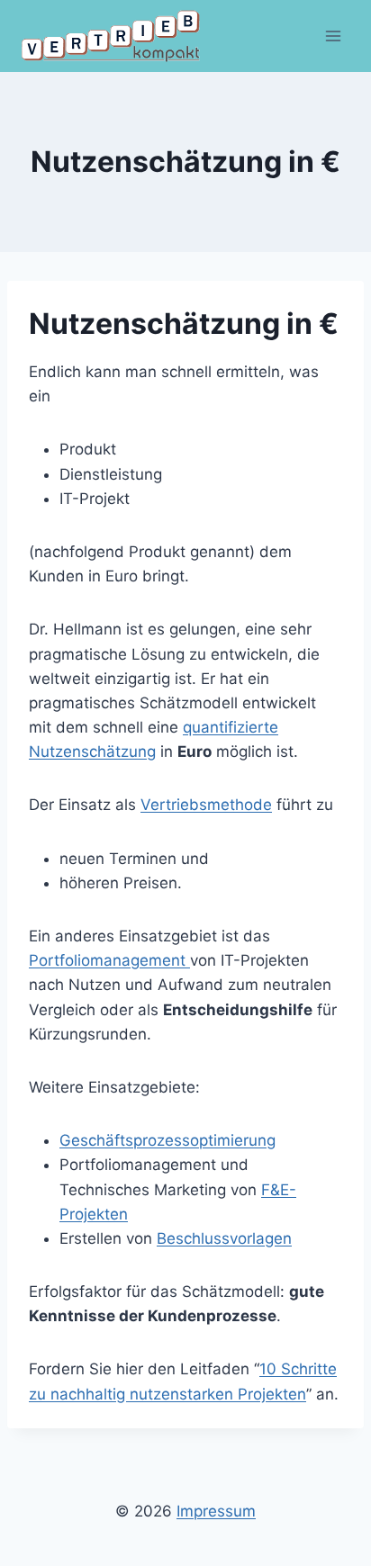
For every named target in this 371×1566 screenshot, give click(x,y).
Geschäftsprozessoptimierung (167, 1140)
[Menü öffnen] (332, 36)
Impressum (216, 1511)
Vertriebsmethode (206, 805)
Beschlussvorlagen (224, 1238)
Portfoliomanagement (109, 960)
